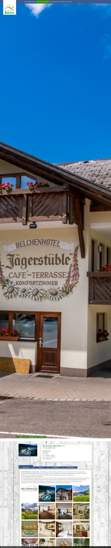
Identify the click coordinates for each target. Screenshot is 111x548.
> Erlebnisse (41, 436)
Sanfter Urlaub (53, 1)
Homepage (49, 458)
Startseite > (3, 547)
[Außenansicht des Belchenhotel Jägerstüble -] (64, 493)
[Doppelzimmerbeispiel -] (64, 511)
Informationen (26, 467)
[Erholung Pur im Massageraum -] (47, 529)
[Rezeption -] (81, 529)
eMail (44, 458)
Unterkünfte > (18, 547)
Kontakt (40, 467)
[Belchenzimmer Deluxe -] (47, 511)
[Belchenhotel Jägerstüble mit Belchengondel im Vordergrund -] (81, 493)
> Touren (21, 436)
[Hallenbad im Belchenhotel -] (29, 529)
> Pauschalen (31, 436)
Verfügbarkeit (55, 467)
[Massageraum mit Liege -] (64, 529)
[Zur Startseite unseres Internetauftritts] (9, 14)
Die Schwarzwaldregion (30, 1)
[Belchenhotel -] (29, 488)
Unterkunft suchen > (10, 547)
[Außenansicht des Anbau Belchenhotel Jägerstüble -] (29, 511)
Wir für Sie (69, 1)
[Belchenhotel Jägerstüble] (28, 455)
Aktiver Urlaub (62, 1)
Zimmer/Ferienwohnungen (43, 1)
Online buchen (70, 467)
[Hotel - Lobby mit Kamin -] (81, 511)
